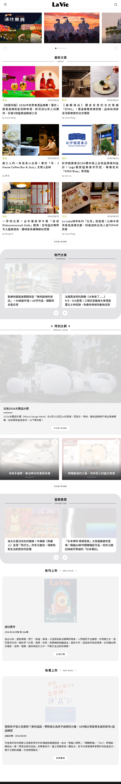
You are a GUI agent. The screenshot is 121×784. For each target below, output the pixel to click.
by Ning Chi (8, 233)
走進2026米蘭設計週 (16, 408)
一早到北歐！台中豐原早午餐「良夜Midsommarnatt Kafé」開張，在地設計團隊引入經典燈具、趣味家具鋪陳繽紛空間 (30, 225)
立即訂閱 (60, 654)
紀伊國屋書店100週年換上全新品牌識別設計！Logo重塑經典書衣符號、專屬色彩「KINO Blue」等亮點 (90, 167)
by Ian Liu (67, 175)
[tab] (55, 48)
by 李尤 (5, 175)
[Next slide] (116, 48)
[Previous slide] (5, 48)
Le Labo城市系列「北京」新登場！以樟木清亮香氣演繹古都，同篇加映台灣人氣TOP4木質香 (90, 225)
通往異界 (10, 627)
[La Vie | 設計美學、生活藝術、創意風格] (60, 4)
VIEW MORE (60, 241)
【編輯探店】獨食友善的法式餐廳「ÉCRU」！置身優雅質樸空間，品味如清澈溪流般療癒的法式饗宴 (90, 109)
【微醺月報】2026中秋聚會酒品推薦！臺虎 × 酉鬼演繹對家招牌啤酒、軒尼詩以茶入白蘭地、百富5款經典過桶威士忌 (30, 109)
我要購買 (60, 758)
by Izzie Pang (8, 117)
